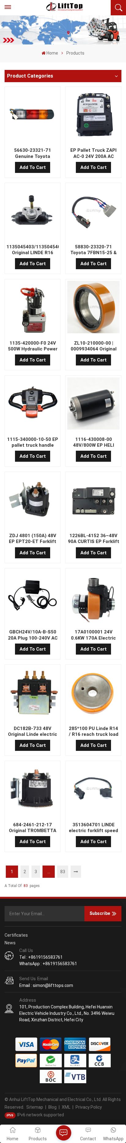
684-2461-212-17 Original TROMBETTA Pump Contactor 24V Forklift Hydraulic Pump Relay (32, 828)
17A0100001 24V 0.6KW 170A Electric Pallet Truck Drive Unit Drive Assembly (93, 635)
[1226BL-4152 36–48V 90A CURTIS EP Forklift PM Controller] (93, 501)
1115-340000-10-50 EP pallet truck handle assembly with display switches (32, 442)
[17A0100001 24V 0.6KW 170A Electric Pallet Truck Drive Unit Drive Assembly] (93, 597)
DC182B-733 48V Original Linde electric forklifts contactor (32, 731)
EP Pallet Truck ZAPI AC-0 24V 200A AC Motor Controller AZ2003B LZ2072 (93, 153)
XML (66, 1107)
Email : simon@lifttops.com (46, 985)
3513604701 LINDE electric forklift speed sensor (93, 828)
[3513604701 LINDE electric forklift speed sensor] (93, 790)
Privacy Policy (89, 1107)
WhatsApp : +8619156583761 (48, 963)
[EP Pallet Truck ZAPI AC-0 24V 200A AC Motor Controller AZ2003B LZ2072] (93, 115)
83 (62, 871)
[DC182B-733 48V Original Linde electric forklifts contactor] (32, 693)
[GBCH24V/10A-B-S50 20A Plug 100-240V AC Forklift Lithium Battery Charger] (32, 597)
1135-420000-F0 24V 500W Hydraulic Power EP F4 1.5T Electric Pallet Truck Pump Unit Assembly (32, 346)
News (10, 942)
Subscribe (100, 913)
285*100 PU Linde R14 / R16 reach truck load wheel (93, 731)
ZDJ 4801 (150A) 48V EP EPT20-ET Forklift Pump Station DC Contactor (32, 539)
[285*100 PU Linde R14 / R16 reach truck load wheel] (93, 693)
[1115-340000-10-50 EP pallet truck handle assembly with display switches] (32, 404)
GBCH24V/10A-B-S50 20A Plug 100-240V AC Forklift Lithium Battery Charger (32, 635)
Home (52, 53)
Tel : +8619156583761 (41, 957)
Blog (52, 1107)
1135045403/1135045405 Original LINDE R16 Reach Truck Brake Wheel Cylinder (32, 250)
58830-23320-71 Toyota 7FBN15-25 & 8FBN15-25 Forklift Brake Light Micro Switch (93, 250)
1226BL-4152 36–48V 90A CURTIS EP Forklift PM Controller (93, 539)
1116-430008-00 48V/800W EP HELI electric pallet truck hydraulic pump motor (93, 442)
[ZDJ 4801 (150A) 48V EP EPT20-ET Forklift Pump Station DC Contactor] (32, 501)
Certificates (16, 935)
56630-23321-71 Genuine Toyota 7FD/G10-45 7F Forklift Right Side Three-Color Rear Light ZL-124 (32, 153)
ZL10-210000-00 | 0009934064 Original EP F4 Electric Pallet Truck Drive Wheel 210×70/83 (94, 346)
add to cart (33, 167)
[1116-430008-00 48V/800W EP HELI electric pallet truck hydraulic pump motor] (93, 404)
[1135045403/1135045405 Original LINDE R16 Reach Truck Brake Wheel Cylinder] (32, 212)
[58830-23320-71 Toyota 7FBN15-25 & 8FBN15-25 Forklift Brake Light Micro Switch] (93, 212)
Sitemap (34, 1107)
